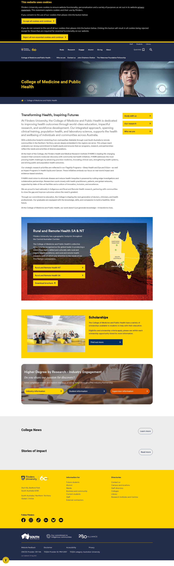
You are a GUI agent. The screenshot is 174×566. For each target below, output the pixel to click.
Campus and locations (120, 485)
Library (114, 494)
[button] (139, 50)
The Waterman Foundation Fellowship (111, 58)
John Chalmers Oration (86, 58)
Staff (68, 497)
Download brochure (45, 283)
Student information (78, 391)
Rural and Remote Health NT (48, 267)
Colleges (115, 491)
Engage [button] (81, 50)
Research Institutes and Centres (124, 497)
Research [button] (71, 50)
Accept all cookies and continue (37, 21)
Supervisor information (122, 391)
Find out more (97, 342)
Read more (146, 452)
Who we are (60, 58)
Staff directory (117, 488)
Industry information (35, 391)
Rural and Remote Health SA (47, 275)
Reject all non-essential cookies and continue (43, 37)
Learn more (145, 431)
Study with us (130, 116)
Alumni (69, 485)
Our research (130, 123)
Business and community (76, 491)
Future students (72, 482)
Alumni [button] (91, 50)
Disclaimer (48, 547)
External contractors (74, 500)
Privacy (91, 547)
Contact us (71, 58)
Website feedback (28, 547)
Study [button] (62, 50)
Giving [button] (99, 50)
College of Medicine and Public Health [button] (37, 58)
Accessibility (71, 547)
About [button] (108, 50)
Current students (73, 494)
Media (69, 488)
